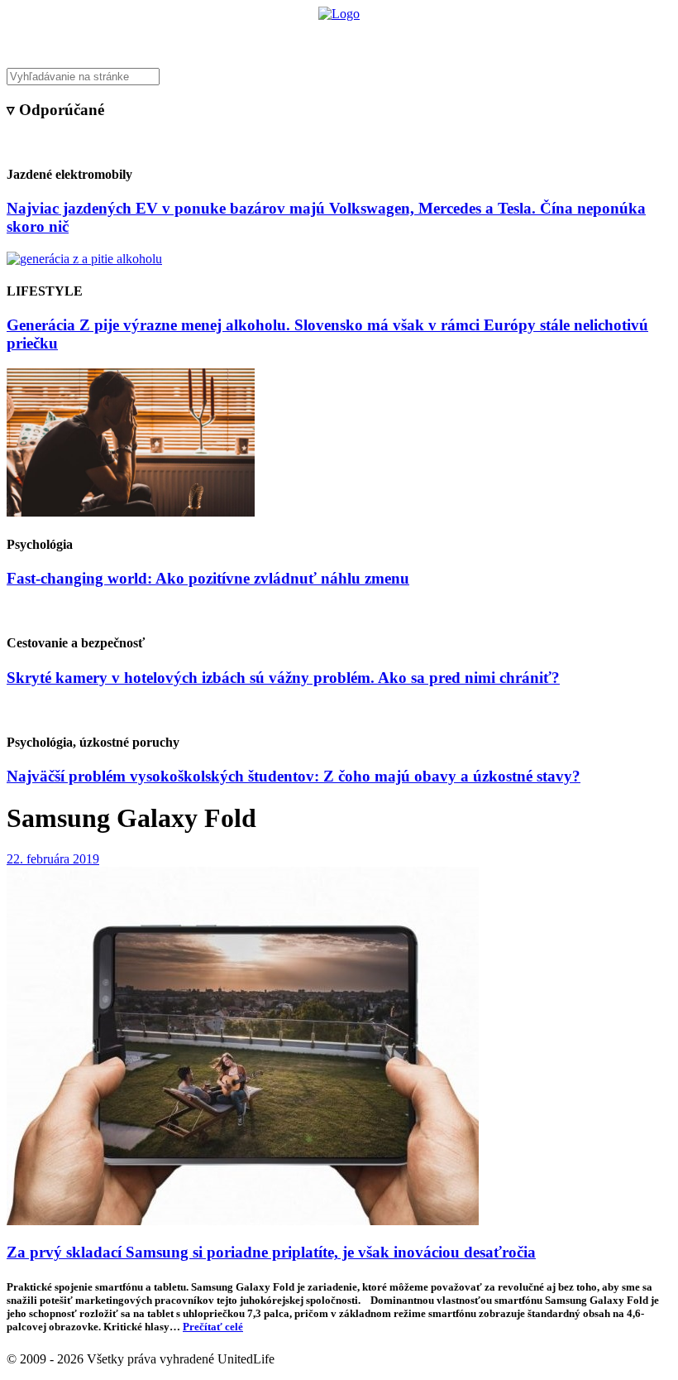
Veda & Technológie (131, 37)
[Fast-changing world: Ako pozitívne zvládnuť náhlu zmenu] (131, 512)
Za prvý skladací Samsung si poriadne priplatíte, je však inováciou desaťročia (271, 1252)
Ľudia (404, 37)
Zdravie (452, 37)
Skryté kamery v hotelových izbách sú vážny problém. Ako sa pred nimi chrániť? (283, 677)
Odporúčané (515, 37)
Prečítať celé (213, 1326)
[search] (339, 76)
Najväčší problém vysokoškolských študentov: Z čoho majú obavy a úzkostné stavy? (293, 776)
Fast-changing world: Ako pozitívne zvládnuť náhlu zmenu (208, 578)
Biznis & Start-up (237, 37)
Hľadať (577, 37)
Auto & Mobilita (334, 37)
